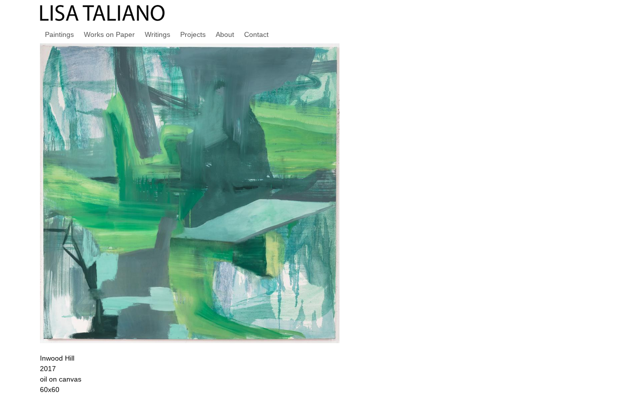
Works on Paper (109, 34)
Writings (157, 34)
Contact (256, 34)
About (225, 34)
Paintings (59, 34)
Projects (193, 34)
